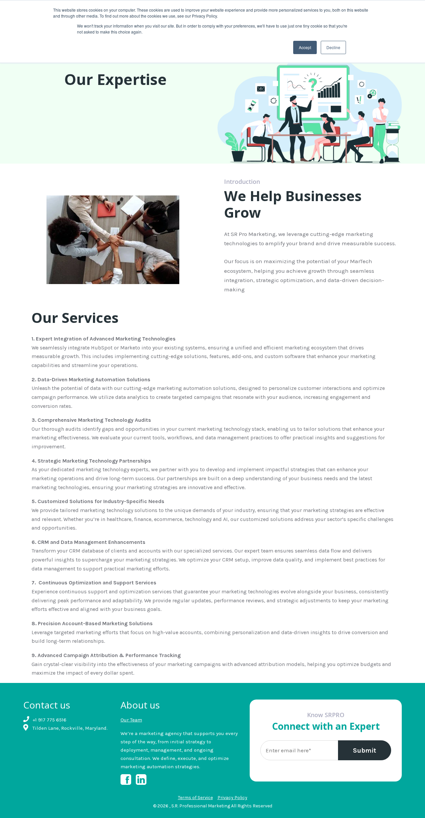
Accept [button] (305, 47)
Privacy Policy (232, 797)
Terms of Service (195, 797)
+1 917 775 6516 (49, 720)
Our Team (131, 720)
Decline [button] (333, 47)
